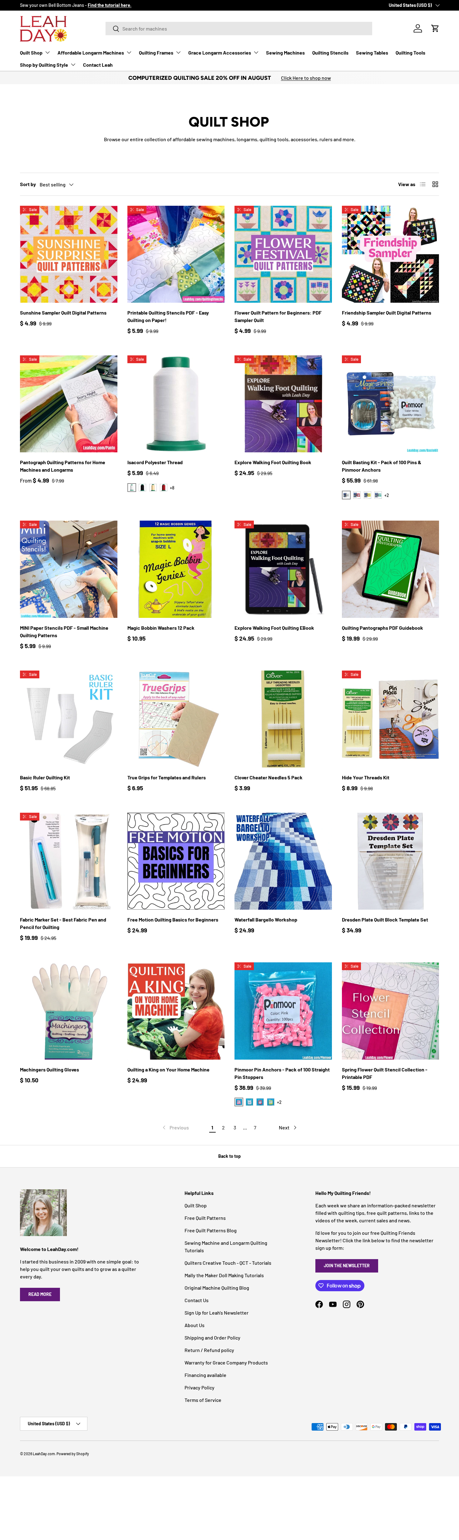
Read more (40, 1294)
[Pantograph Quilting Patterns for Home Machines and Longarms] (68, 404)
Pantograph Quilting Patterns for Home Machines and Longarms (62, 466)
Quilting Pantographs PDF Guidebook (382, 628)
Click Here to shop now (306, 78)
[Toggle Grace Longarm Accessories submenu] (256, 52)
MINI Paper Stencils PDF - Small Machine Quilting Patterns (64, 631)
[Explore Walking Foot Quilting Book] (283, 404)
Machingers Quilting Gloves (49, 1069)
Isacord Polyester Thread (155, 462)
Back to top (229, 1156)
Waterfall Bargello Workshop (265, 919)
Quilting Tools (410, 52)
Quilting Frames (156, 52)
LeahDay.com (44, 1453)
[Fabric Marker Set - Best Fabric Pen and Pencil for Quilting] (68, 861)
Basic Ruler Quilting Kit (45, 777)
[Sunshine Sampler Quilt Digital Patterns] (68, 254)
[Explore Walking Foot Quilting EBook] (283, 569)
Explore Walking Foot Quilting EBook (274, 628)
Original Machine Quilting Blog (217, 1288)
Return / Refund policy (209, 1350)
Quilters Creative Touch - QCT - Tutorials (228, 1263)
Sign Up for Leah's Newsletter (217, 1313)
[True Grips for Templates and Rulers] (176, 719)
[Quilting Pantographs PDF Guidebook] (390, 569)
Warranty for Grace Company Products (226, 1362)
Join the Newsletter (347, 1265)
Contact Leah (98, 65)
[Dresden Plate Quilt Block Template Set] (390, 861)
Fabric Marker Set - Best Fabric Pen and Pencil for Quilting (63, 923)
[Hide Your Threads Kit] (390, 719)
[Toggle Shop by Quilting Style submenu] (73, 64)
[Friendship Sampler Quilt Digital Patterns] (390, 254)
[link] (175, 1127)
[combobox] (239, 28)
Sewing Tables (372, 52)
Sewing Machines (285, 52)
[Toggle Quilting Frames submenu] (178, 52)
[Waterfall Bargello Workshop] (283, 861)
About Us (195, 1325)
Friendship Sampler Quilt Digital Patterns (386, 312)
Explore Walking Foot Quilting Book (272, 462)
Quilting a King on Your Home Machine (168, 1069)
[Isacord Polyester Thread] (176, 404)
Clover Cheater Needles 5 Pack (268, 777)
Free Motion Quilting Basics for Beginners (172, 919)
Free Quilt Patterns (205, 1218)
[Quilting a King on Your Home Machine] (176, 1011)
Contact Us (197, 1300)
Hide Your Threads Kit (365, 777)
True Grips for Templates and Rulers (166, 777)
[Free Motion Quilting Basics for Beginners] (176, 861)
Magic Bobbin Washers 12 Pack (161, 628)
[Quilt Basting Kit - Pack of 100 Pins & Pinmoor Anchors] (390, 404)
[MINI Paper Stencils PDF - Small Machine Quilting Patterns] (68, 569)
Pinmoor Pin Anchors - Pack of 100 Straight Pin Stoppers (282, 1073)
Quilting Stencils (330, 52)
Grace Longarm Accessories (219, 52)
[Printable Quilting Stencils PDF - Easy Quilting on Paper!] (176, 254)
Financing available (205, 1375)
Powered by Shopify (73, 1453)
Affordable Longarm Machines (90, 52)
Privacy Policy (200, 1387)
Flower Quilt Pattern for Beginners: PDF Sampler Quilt (278, 316)
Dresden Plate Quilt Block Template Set (385, 919)
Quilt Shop (31, 52)
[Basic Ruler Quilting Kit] (68, 719)
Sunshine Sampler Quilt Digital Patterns (63, 312)
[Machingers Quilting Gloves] (68, 1011)
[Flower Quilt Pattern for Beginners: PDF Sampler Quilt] (283, 254)
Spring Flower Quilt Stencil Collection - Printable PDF (384, 1073)
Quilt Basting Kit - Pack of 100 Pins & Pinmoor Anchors (381, 466)
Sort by (28, 184)
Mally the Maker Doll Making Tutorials (224, 1275)
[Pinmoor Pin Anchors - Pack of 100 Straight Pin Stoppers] (283, 1011)
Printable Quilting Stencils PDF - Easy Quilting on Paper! (168, 316)
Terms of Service (203, 1400)
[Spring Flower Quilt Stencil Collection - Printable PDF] (390, 1011)
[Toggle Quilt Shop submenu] (47, 52)
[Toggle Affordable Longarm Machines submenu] (129, 52)
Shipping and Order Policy (212, 1337)
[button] (435, 28)
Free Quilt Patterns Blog (211, 1230)
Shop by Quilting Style (44, 65)
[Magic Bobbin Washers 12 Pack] (176, 569)
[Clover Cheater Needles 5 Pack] (283, 719)
